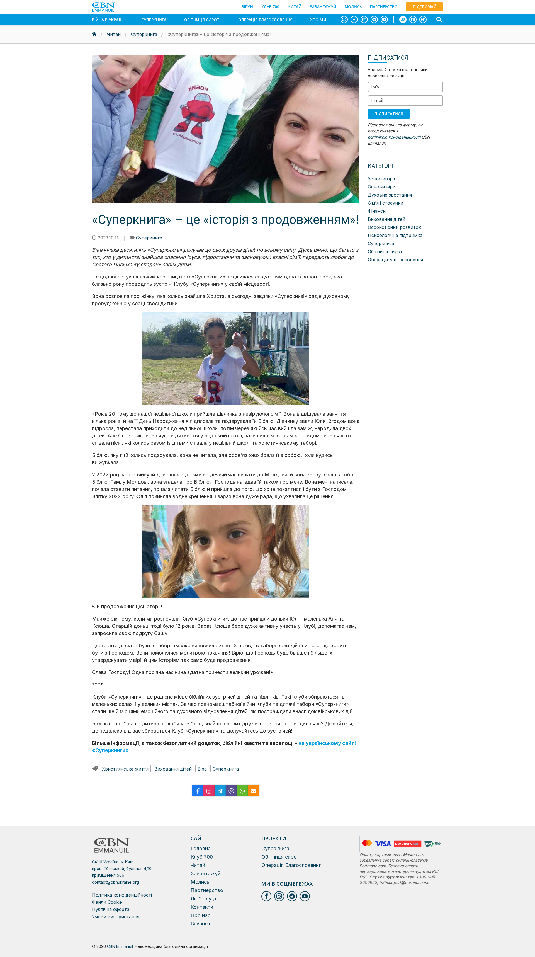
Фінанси (377, 211)
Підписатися (388, 113)
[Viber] (231, 790)
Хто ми (318, 19)
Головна (201, 848)
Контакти (202, 907)
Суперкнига (153, 19)
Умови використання (115, 916)
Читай (294, 6)
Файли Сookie (107, 902)
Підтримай (424, 6)
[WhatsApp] (242, 790)
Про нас (200, 915)
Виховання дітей (173, 769)
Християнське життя (125, 769)
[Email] (253, 790)
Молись (353, 6)
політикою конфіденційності (394, 137)
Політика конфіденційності (122, 895)
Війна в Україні (108, 19)
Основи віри (381, 187)
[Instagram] (209, 790)
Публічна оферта (110, 909)
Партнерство (384, 6)
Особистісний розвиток (394, 227)
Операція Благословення (265, 19)
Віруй (247, 6)
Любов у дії (205, 899)
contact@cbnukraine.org (115, 882)
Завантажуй (323, 6)
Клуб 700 (270, 6)
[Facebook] (197, 790)
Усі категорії (381, 178)
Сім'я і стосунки (385, 203)
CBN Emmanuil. (120, 946)
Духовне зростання (390, 195)
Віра (202, 769)
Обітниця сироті (202, 19)
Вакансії (200, 924)
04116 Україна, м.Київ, (122, 868)
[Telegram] (220, 790)
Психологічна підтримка (395, 235)
